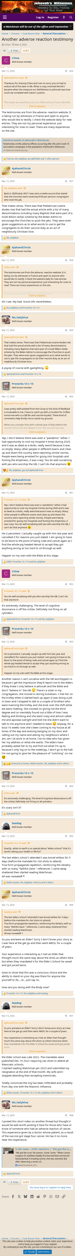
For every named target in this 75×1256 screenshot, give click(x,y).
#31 (71, 492)
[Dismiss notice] (70, 26)
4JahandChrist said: (14, 77)
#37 (71, 1015)
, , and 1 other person (32, 158)
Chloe (7, 44)
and (22, 307)
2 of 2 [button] (26, 50)
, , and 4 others (40, 763)
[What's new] (64, 17)
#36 (71, 904)
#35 (71, 836)
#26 (71, 70)
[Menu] (5, 17)
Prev (15, 50)
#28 (71, 260)
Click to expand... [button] (37, 106)
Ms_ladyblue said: (13, 188)
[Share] (66, 71)
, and (26, 470)
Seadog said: (10, 911)
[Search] (71, 17)
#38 (71, 1115)
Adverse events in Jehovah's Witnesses (26, 140)
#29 (71, 330)
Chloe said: (9, 267)
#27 (71, 181)
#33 (71, 641)
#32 (71, 584)
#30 (71, 396)
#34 (71, 786)
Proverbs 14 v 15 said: (15, 499)
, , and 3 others (30, 882)
